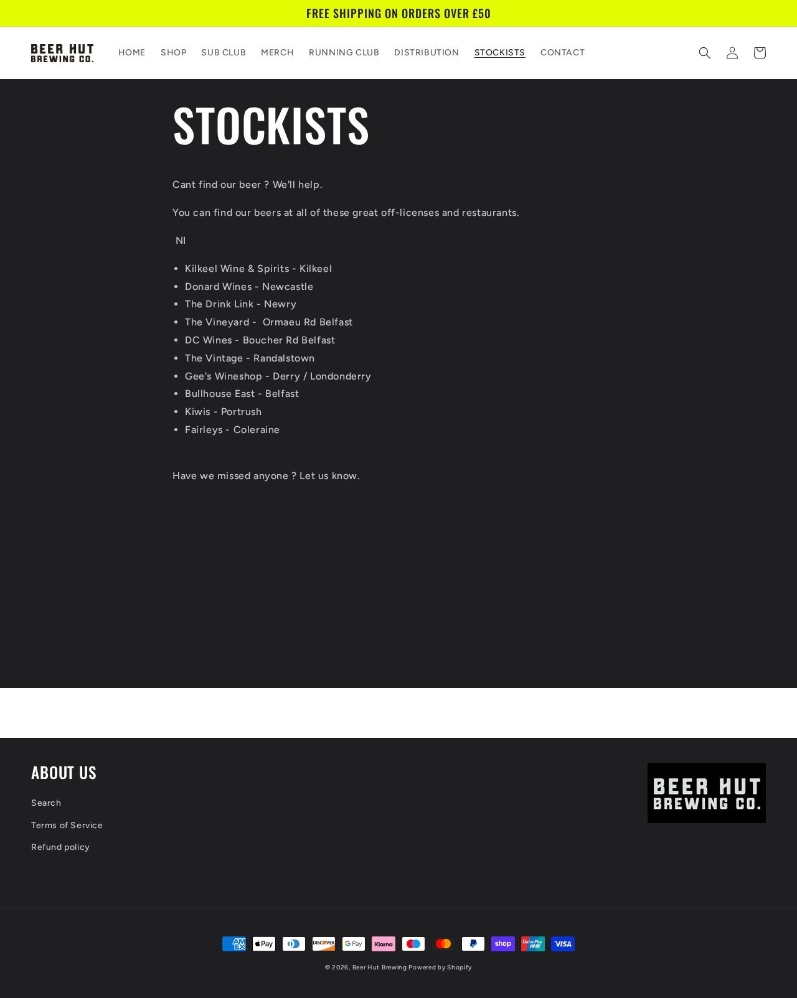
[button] (705, 53)
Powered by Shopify (440, 967)
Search (46, 803)
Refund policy (60, 847)
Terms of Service (67, 825)
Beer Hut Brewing (380, 967)
